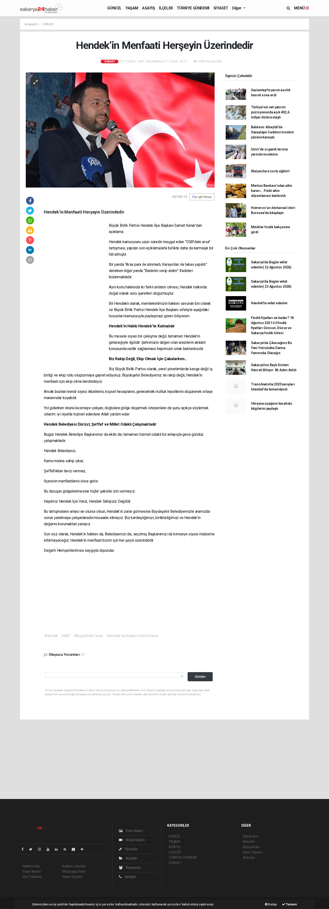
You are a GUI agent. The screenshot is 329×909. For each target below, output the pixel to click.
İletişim (130, 877)
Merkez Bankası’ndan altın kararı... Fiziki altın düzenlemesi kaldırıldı (271, 191)
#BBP (65, 636)
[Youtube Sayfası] (49, 849)
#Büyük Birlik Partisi (88, 636)
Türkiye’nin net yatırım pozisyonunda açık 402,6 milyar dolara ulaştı (270, 112)
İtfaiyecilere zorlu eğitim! (270, 171)
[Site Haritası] (75, 849)
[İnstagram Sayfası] (41, 849)
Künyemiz (133, 868)
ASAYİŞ (148, 8)
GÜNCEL (114, 8)
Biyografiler (251, 847)
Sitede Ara (250, 836)
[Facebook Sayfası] (24, 849)
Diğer (237, 8)
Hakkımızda (31, 866)
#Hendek (51, 636)
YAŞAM (131, 8)
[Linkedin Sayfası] (58, 849)
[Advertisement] (76, 296)
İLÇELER (166, 8)
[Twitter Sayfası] (32, 849)
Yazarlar (131, 849)
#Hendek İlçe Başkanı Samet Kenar (132, 636)
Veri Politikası (32, 877)
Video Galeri (135, 840)
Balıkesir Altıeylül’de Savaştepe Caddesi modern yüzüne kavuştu (272, 132)
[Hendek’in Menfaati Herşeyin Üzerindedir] (120, 130)
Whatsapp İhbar (74, 871)
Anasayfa (31, 24)
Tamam (291, 904)
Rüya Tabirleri (253, 852)
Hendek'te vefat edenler (269, 303)
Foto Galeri (134, 831)
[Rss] (67, 849)
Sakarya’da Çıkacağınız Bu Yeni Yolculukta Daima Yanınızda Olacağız (271, 348)
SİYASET (220, 8)
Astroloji (249, 857)
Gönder (200, 676)
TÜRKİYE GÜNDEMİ (193, 8)
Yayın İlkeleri (31, 871)
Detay (272, 904)
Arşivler (131, 858)
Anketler (249, 842)
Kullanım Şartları (74, 866)
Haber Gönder (72, 877)
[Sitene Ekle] (84, 849)
